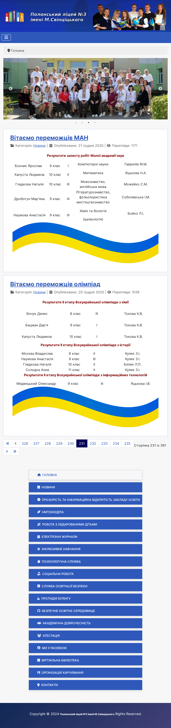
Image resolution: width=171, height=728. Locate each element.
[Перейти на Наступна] (7, 451)
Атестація (51, 635)
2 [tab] (82, 122)
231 (82, 443)
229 (59, 443)
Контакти (49, 685)
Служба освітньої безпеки (64, 586)
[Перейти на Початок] (7, 443)
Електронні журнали (59, 536)
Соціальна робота (58, 574)
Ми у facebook (54, 648)
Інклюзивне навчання (61, 549)
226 (25, 443)
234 (116, 443)
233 (104, 443)
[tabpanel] (85, 89)
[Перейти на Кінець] (14, 451)
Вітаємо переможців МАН (49, 137)
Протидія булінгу (55, 598)
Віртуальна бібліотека (60, 660)
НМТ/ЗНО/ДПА (53, 512)
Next (160, 89)
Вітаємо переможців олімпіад (55, 284)
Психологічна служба (61, 561)
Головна (49, 475)
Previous (11, 89)
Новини (48, 487)
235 (127, 443)
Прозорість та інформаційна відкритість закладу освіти (91, 499)
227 (36, 443)
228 (48, 443)
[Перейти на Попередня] (15, 443)
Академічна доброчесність (67, 623)
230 (71, 443)
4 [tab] (95, 122)
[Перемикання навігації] (6, 37)
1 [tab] (76, 122)
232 (93, 443)
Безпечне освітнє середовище (68, 611)
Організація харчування (62, 672)
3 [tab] (89, 122)
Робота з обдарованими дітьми (69, 524)
